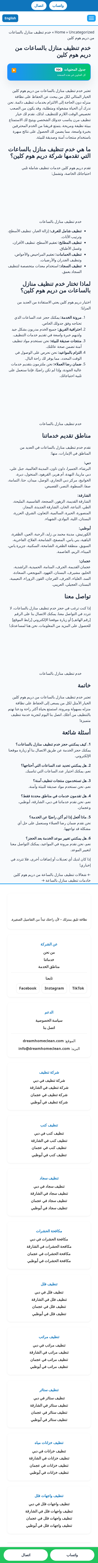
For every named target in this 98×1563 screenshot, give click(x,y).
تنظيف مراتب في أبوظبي (49, 1366)
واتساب (58, 5)
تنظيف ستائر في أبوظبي (49, 1419)
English (10, 18)
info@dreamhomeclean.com (44, 1048)
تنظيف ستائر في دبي (49, 1397)
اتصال (38, 5)
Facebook (27, 988)
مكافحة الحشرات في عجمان (49, 1253)
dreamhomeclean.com (43, 1040)
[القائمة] (91, 18)
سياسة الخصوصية (49, 1020)
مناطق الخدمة (49, 966)
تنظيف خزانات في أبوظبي (49, 1472)
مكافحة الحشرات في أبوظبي (49, 1260)
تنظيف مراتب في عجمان (49, 1359)
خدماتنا (49, 959)
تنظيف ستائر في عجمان (49, 1412)
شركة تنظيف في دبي (49, 1080)
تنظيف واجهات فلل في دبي (49, 1503)
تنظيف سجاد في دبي (49, 1186)
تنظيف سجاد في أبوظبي (49, 1207)
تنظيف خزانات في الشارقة (49, 1458)
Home (60, 32)
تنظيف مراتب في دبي (49, 1345)
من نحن (49, 952)
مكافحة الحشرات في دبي (49, 1239)
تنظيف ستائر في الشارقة (49, 1405)
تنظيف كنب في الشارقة (49, 1140)
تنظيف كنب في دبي (49, 1133)
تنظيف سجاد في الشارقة (49, 1193)
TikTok (78, 988)
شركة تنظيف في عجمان (49, 1094)
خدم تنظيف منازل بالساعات (61, 90)
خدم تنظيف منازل (69, 447)
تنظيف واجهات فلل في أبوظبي (49, 1525)
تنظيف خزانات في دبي (49, 1451)
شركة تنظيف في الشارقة (49, 1087)
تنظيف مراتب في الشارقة (49, 1352)
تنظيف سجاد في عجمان (49, 1200)
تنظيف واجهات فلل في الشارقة (49, 1511)
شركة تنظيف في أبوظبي (49, 1102)
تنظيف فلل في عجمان (49, 1306)
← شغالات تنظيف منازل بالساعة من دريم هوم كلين (52, 874)
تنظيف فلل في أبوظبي (49, 1313)
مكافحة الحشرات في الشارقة (49, 1246)
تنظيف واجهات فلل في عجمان (49, 1518)
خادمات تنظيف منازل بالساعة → (66, 880)
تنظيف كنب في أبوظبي (49, 1154)
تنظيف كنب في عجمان (49, 1147)
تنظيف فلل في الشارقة (49, 1299)
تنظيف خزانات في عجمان (49, 1465)
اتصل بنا (49, 1027)
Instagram (54, 988)
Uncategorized (81, 32)
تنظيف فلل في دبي (49, 1292)
